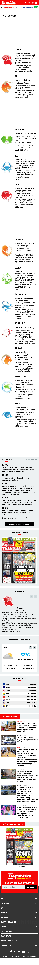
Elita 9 (19, 805)
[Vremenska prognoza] (29, 3)
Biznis (4, 927)
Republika (6, 945)
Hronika (19, 735)
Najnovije (7, 460)
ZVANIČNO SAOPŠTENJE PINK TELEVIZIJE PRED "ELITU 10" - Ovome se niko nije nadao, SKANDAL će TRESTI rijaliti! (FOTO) (27, 813)
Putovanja (6, 931)
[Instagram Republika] (28, 951)
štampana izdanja (14, 824)
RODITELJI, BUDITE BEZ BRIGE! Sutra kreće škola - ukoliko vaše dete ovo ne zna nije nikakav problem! (18, 470)
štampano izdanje (19, 533)
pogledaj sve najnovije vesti (19, 524)
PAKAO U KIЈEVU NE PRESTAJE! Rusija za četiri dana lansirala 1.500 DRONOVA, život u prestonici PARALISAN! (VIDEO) (19, 502)
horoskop (19, 591)
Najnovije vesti (10, 716)
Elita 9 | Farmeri (9, 922)
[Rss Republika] (19, 951)
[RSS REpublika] (23, 951)
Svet (18, 769)
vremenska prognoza (19, 639)
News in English (9, 941)
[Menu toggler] (36, 2)
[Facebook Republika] (11, 951)
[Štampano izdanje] (20, 846)
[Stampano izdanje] (19, 560)
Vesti (18, 7)
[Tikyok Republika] (15, 951)
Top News (6, 936)
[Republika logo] (9, 2)
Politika (20, 747)
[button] (31, 596)
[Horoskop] (33, 3)
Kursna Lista (19, 679)
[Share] (3, 723)
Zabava (4, 917)
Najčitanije (31, 460)
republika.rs (17, 956)
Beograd (8, 647)
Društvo (20, 721)
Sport (4, 913)
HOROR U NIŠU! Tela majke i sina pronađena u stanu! (15, 479)
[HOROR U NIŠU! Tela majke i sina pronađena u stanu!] (8, 740)
